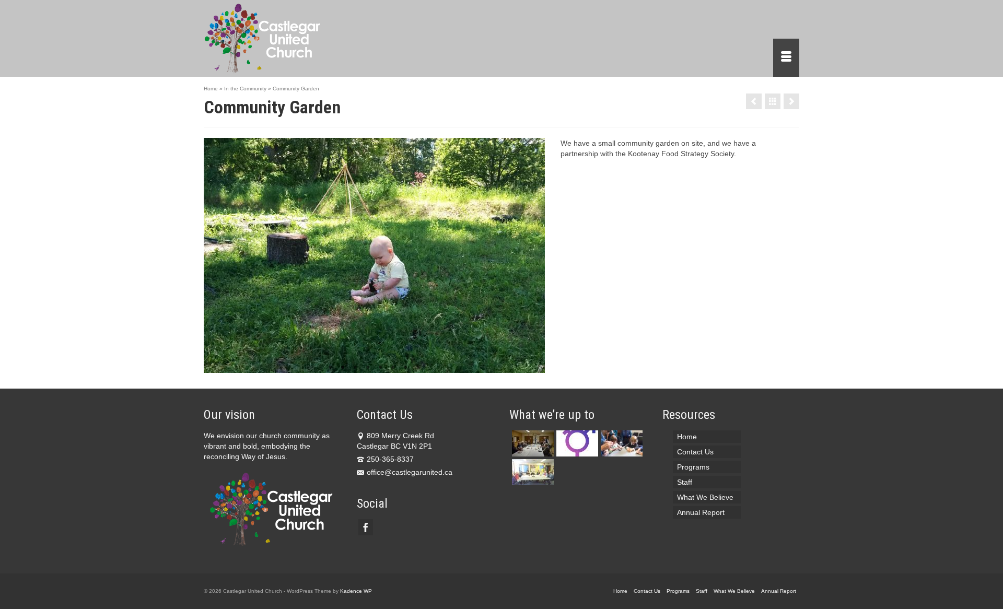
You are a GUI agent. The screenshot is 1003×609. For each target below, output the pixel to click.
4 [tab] (368, 367)
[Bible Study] (531, 472)
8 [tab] (418, 367)
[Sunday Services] (620, 443)
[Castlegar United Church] (298, 39)
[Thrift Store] (754, 101)
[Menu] (786, 58)
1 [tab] (330, 367)
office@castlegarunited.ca (409, 472)
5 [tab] (380, 367)
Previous (216, 255)
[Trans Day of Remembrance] (576, 443)
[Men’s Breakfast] (531, 443)
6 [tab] (393, 367)
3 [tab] (355, 367)
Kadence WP (356, 591)
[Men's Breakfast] (791, 101)
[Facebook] (365, 527)
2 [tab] (342, 367)
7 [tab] (405, 367)
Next (532, 255)
